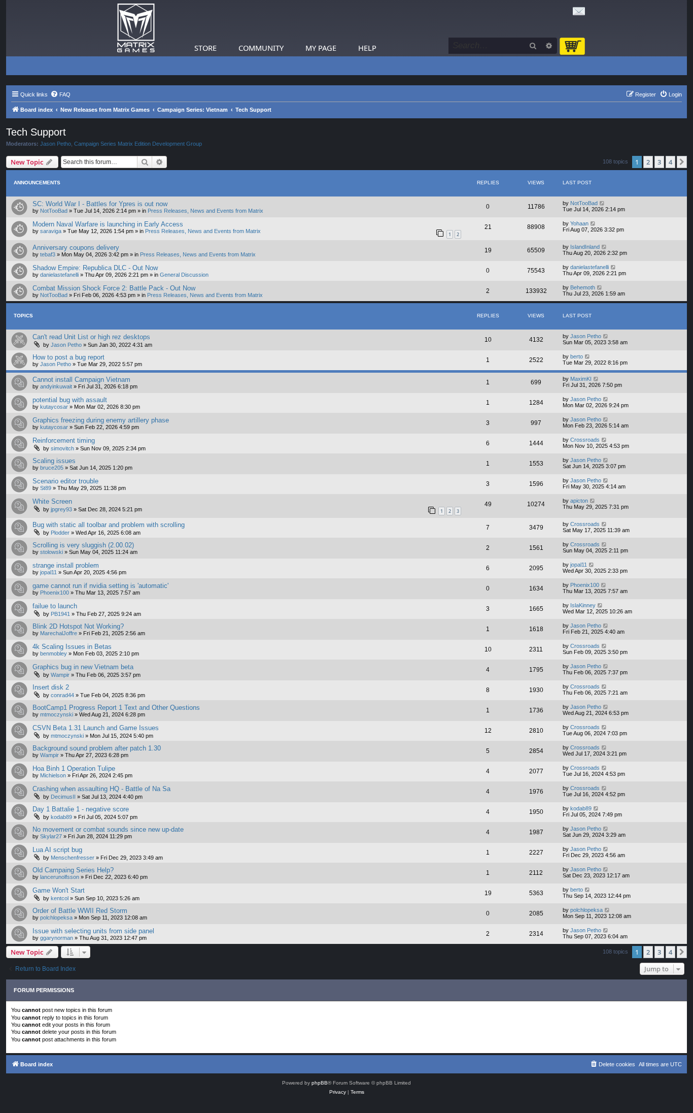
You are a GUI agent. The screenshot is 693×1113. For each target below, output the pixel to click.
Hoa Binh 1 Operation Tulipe (73, 768)
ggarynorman (56, 938)
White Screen (52, 501)
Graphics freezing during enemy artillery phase (100, 420)
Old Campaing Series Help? (73, 870)
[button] (682, 162)
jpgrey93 (61, 509)
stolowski (51, 552)
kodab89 (61, 817)
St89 (45, 488)
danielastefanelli (59, 275)
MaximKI (581, 379)
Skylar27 (51, 836)
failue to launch (54, 606)
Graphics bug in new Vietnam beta (82, 667)
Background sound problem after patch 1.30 (96, 748)
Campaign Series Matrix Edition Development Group (138, 144)
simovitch (62, 448)
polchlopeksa (56, 917)
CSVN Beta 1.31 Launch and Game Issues (95, 728)
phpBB (319, 1083)
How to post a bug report (68, 357)
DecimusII (63, 797)
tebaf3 (47, 254)
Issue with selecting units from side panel (93, 931)
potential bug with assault (69, 400)
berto (576, 356)
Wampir (60, 675)
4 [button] (670, 162)
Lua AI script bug (57, 850)
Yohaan (579, 223)
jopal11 (48, 572)
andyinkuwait (56, 386)
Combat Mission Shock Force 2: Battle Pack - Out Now (113, 288)
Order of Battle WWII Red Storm (79, 910)
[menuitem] (60, 94)
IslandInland (585, 247)
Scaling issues (54, 461)
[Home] (136, 28)
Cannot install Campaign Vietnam (81, 379)
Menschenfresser (72, 858)
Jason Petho (55, 144)
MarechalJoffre (58, 633)
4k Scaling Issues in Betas (72, 646)
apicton (579, 501)
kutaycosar (54, 407)
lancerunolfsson (59, 877)
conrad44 (62, 695)
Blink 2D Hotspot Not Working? (78, 626)
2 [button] (648, 162)
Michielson (53, 775)
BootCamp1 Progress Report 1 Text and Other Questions (116, 707)
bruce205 (51, 468)
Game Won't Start (58, 890)
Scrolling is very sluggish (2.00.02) (83, 545)
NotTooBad (53, 211)
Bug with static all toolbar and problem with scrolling (108, 525)
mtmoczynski (56, 714)
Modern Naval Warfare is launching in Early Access (107, 224)
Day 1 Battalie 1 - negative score (80, 809)
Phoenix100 (54, 593)
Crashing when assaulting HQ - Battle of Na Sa (101, 789)
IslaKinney (583, 605)
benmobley (53, 653)
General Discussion (184, 275)
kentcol (59, 898)
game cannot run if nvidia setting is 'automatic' (100, 586)
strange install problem (65, 565)
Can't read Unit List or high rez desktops (91, 337)
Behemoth (582, 287)
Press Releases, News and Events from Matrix (205, 211)
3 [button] (659, 162)
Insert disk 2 (50, 687)
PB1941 (60, 614)
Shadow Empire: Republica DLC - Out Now (95, 268)
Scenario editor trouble (65, 481)
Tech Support (36, 132)
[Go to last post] (602, 203)
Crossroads (585, 440)
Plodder (60, 533)
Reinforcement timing (63, 440)
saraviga (50, 231)
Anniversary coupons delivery (75, 247)
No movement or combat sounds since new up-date (108, 829)
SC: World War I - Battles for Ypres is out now (99, 204)
